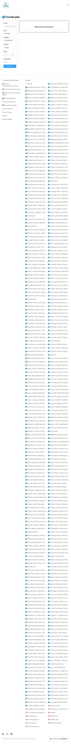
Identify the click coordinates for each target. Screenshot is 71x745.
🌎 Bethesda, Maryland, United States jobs (58, 150)
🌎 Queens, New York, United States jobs (35, 560)
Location (6, 44)
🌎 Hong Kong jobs (54, 341)
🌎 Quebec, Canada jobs (56, 556)
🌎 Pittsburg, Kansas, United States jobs (58, 535)
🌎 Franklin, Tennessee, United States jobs (58, 289)
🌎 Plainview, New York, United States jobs (58, 539)
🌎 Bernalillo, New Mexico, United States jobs (35, 150)
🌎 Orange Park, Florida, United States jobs (58, 500)
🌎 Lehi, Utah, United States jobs (58, 393)
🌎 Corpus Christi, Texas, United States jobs (35, 209)
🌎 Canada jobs (53, 181)
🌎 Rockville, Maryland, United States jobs (35, 577)
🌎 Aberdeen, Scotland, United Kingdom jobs (35, 87)
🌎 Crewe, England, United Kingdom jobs (58, 212)
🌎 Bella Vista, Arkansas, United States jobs (35, 143)
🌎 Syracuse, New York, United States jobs (58, 636)
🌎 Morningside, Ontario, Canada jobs (58, 452)
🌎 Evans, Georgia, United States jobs (35, 264)
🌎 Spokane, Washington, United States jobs (58, 626)
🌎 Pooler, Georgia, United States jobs (58, 546)
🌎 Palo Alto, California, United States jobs (58, 518)
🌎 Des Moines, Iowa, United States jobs (58, 230)
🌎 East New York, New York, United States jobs (35, 247)
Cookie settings (7, 119)
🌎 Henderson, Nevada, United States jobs (58, 334)
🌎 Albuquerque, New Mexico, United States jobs (58, 94)
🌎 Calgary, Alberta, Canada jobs (58, 177)
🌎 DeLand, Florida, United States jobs (35, 223)
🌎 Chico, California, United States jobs (35, 191)
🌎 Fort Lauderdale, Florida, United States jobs (58, 282)
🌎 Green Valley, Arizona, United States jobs (58, 320)
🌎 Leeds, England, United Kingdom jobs (35, 393)
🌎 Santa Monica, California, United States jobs (58, 601)
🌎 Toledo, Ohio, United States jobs (58, 653)
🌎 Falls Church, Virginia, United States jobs (58, 275)
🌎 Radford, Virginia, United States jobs (58, 560)
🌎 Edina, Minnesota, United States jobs (35, 250)
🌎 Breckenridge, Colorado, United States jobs (58, 163)
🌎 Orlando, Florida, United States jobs (58, 504)
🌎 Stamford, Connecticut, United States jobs (58, 629)
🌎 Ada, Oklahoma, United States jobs (58, 87)
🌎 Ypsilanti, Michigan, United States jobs (35, 705)
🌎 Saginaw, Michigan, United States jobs (58, 584)
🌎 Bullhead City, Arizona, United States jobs (35, 177)
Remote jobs (7, 59)
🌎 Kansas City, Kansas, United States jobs (58, 372)
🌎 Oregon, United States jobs (35, 504)
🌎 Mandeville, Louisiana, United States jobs (58, 417)
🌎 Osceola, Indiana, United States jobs (58, 507)
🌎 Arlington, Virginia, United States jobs (35, 111)
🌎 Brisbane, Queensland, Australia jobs (58, 167)
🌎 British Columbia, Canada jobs (35, 170)
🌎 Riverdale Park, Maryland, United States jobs (58, 570)
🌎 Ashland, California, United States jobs (35, 115)
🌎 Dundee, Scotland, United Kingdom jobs (58, 240)
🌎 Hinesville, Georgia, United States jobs (58, 337)
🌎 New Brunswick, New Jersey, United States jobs (58, 469)
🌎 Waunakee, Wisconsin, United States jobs (35, 681)
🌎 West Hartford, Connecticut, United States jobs (35, 688)
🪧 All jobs (28, 84)
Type (5, 30)
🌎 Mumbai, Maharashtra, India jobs (35, 459)
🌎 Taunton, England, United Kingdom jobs (35, 643)
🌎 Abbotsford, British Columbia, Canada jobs (58, 84)
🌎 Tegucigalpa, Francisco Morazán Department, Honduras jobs (35, 646)
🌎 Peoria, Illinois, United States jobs (58, 525)
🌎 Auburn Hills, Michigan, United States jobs (58, 118)
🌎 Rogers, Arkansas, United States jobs (58, 577)
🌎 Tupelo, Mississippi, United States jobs (35, 664)
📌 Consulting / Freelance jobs (57, 709)
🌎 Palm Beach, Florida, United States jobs (58, 514)
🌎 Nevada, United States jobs (35, 469)
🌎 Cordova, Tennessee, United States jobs (58, 205)
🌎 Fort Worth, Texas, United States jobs (58, 285)
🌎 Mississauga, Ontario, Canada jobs (35, 445)
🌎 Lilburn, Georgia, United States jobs (35, 400)
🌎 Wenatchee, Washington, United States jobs (35, 685)
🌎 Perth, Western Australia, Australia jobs (35, 528)
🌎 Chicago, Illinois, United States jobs (58, 188)
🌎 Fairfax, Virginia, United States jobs (58, 271)
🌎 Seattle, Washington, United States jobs (35, 612)
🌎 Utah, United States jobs (56, 667)
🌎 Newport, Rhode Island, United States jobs (58, 476)
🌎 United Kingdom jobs (55, 664)
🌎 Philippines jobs (31, 532)
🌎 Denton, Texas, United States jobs (58, 226)
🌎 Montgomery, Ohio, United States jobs (35, 452)
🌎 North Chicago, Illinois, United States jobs (35, 487)
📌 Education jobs (31, 716)
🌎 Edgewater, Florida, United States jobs (58, 247)
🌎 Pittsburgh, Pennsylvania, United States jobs (35, 539)
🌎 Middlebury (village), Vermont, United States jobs (58, 434)
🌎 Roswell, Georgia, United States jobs (58, 580)
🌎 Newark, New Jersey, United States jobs (35, 476)
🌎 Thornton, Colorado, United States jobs (58, 650)
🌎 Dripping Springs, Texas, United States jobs (35, 236)
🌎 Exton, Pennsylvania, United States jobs (58, 268)
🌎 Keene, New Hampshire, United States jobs (35, 375)
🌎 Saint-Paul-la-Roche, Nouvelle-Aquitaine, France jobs (35, 587)
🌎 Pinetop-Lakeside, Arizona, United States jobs (35, 535)
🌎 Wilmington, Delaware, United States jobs (58, 698)
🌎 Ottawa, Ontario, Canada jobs (35, 511)
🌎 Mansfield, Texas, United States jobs (35, 421)
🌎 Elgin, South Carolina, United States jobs (35, 257)
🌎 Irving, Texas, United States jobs (58, 358)
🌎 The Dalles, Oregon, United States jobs (35, 650)
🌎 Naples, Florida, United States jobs (58, 462)
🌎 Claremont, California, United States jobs (35, 195)
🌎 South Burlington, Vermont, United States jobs (35, 622)
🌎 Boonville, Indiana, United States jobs (35, 157)
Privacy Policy (6, 112)
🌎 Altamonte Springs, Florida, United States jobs (58, 101)
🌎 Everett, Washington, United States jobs (35, 268)
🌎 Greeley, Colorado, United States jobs (58, 316)
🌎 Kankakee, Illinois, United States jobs (35, 372)
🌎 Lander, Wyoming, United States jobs (35, 386)
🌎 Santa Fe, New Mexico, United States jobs (35, 601)
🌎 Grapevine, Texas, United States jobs (35, 316)
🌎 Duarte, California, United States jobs (58, 236)
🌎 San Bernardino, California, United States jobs (35, 591)
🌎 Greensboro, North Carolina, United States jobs (35, 323)
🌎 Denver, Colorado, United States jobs (35, 230)
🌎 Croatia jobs (30, 216)
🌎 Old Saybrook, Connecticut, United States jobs (58, 497)
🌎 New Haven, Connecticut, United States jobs (35, 473)
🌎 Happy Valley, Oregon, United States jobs (35, 330)
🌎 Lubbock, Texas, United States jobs (58, 414)
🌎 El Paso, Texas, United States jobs (58, 254)
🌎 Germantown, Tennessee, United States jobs (58, 296)
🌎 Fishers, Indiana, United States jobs (58, 278)
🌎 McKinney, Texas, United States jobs (35, 428)
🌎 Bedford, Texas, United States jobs (35, 139)
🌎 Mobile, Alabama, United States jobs (35, 448)
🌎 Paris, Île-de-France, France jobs (35, 521)
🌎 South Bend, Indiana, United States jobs (58, 619)
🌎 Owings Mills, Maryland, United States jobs (58, 511)
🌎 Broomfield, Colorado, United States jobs (35, 174)
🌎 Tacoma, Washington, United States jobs (35, 639)
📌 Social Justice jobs (32, 726)
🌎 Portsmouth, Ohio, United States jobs (35, 553)
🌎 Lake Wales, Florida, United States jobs (58, 382)
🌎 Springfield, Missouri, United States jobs (35, 629)
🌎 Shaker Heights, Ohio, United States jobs (58, 612)
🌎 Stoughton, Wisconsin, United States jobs (35, 632)
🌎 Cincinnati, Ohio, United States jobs (58, 191)
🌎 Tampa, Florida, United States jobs (58, 639)
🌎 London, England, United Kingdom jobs (58, 407)
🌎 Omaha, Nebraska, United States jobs (35, 500)
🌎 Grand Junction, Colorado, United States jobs (35, 313)
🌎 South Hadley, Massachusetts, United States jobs (35, 626)
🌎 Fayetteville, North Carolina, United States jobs (35, 278)
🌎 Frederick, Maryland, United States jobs (35, 292)
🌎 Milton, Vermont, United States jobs (35, 438)
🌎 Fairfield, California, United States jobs (35, 275)
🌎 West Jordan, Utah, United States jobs (58, 688)
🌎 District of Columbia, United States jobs (35, 233)
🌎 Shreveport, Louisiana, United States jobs (35, 615)
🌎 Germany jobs (30, 299)
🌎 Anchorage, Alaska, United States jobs (35, 108)
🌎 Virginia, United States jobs (35, 674)
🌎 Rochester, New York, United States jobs (58, 573)
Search (6, 23)
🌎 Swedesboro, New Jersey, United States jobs (58, 632)
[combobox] (10, 47)
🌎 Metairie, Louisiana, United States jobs (35, 431)
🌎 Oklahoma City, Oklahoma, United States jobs (58, 494)
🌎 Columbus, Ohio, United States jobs (58, 198)
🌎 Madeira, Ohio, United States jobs (35, 417)
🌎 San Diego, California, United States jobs (58, 591)
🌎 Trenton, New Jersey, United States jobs (58, 657)
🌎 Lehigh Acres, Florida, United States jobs (35, 396)
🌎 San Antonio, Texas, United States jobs (58, 587)
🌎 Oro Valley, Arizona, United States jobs (35, 507)
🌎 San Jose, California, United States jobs (58, 594)
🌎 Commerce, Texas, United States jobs (35, 202)
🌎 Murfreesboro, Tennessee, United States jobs (58, 459)
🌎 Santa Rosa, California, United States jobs (35, 605)
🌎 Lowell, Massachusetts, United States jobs (35, 414)
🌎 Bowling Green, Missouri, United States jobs (35, 160)
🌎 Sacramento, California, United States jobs (35, 584)
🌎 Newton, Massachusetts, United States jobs (35, 480)
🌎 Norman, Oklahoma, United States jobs (35, 483)
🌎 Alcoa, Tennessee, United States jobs (35, 97)
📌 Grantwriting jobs (31, 719)
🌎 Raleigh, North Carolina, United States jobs (35, 563)
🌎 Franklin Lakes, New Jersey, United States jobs (35, 289)
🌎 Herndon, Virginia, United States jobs (35, 337)
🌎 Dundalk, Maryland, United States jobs (35, 240)
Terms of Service (7, 109)
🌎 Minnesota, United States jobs (58, 441)
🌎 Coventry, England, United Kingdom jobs (58, 209)
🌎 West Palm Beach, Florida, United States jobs (35, 692)
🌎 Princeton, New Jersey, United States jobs (58, 553)
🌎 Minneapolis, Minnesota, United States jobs (35, 441)
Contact (4, 116)
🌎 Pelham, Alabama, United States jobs (35, 525)
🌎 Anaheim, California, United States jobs (58, 104)
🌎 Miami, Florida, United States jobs (35, 434)
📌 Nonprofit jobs (31, 723)
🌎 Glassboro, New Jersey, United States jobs (58, 302)
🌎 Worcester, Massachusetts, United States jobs (58, 702)
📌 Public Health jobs (54, 723)
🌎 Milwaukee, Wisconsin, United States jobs (58, 438)
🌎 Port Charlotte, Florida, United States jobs (35, 549)
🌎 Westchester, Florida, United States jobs (58, 692)
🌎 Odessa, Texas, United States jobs (35, 494)
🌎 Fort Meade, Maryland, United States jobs (35, 285)
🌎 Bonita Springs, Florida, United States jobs (58, 153)
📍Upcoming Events (8, 102)
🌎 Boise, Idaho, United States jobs (35, 153)
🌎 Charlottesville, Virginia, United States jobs (58, 184)
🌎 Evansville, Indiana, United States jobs (58, 264)
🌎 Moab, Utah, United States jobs (58, 445)
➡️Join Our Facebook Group (11, 89)
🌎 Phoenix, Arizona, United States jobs (58, 532)
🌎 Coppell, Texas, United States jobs (35, 205)
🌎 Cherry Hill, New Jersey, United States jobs (35, 188)
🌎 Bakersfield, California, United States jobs (35, 129)
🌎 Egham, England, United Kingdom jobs (35, 254)
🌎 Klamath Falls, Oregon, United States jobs (35, 379)
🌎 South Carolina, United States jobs (58, 622)
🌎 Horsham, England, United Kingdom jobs (58, 344)
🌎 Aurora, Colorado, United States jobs (58, 122)
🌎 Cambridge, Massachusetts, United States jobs (35, 181)
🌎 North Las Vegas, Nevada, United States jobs (58, 487)
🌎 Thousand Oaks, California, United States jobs (35, 653)
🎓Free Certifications (9, 98)
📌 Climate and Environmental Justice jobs (35, 709)
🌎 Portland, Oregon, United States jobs (58, 549)
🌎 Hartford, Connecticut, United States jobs (58, 330)
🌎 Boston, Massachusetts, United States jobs (58, 157)
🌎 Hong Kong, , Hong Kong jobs (35, 344)
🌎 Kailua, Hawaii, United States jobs (35, 368)
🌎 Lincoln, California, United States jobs (58, 400)
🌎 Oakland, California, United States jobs (58, 490)
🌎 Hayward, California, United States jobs (35, 334)
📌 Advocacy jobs (54, 705)
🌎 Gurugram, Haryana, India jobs (58, 327)
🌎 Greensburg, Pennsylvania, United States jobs (58, 323)
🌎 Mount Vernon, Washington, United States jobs (58, 455)
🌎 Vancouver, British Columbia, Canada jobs (35, 671)
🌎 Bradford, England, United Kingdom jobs (58, 160)
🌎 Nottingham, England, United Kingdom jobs (35, 490)
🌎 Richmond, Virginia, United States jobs (35, 570)
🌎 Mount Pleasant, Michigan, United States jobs (35, 455)
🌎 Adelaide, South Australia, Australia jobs (35, 91)
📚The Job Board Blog (9, 105)
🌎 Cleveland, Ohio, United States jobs (58, 195)
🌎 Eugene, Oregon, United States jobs (58, 261)
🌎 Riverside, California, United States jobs (35, 573)
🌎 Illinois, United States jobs (34, 355)
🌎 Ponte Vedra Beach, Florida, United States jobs (58, 542)
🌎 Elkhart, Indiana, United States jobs (58, 257)
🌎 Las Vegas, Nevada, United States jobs (58, 386)
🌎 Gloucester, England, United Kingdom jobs (58, 306)
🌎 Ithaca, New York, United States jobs (35, 362)
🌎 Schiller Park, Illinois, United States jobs (58, 608)
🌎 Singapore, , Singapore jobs (58, 615)
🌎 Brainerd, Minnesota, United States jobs (35, 163)
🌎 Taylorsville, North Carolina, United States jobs (58, 643)
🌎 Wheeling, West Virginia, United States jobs (35, 698)
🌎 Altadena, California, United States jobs (35, 101)
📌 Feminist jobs (53, 716)
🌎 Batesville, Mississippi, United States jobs (58, 132)
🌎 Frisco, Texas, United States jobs (58, 292)
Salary (5, 51)
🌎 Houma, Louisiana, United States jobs (35, 348)
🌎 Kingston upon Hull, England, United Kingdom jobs (58, 375)
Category (6, 37)
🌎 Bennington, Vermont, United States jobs (35, 146)
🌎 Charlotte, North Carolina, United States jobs (35, 184)
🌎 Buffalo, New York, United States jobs (58, 174)
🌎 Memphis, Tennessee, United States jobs (58, 428)
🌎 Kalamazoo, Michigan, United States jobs (58, 368)
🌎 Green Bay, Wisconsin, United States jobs (35, 320)
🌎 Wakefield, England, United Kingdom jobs (35, 678)
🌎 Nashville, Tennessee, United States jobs (35, 466)
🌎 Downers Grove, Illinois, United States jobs (58, 233)
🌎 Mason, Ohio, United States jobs (58, 424)
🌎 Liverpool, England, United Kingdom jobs (58, 403)
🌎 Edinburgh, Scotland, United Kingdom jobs (58, 250)
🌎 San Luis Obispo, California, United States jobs (35, 598)
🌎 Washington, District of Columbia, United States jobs (58, 678)
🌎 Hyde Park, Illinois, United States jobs (58, 351)
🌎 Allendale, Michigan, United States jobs (58, 97)
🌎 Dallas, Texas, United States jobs (58, 219)
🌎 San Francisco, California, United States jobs (35, 594)
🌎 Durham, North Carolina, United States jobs (35, 243)
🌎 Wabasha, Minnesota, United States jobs (58, 674)
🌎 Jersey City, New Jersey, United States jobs (35, 365)
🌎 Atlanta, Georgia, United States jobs (35, 118)
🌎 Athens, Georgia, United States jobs (58, 115)
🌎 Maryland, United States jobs (35, 424)
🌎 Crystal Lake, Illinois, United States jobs (58, 216)
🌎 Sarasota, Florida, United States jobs (58, 605)
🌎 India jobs (52, 355)
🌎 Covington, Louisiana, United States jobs (35, 212)
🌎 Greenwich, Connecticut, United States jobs (35, 327)
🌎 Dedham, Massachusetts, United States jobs (58, 223)
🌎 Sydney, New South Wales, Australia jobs (35, 636)
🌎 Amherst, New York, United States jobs (35, 104)
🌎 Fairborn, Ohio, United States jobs (35, 271)
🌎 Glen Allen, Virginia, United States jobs (35, 306)
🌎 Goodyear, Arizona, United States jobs (35, 309)
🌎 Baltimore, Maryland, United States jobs (35, 132)
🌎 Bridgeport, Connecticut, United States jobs (35, 167)
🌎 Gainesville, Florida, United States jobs (35, 296)
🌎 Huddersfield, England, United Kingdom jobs (35, 351)
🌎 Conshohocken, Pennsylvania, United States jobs (58, 202)
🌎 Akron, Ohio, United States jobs (58, 91)
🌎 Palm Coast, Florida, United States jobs (35, 518)
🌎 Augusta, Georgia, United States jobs (35, 122)
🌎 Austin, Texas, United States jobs (35, 125)
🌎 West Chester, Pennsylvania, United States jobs (58, 685)
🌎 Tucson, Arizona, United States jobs (35, 660)
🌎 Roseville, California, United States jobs (35, 580)
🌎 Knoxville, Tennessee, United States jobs (58, 379)
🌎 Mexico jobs (53, 431)
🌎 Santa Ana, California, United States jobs (58, 598)
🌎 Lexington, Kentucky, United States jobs (58, 396)
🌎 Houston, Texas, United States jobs (58, 348)
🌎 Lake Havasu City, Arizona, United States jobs (35, 382)
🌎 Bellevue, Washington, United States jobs (58, 143)
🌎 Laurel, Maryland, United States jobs (35, 389)
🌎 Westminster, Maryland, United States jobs (35, 695)
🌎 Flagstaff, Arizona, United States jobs (35, 282)
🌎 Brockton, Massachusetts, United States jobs (58, 170)
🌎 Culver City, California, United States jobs (35, 219)
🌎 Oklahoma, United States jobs (35, 497)
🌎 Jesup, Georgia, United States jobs (58, 365)
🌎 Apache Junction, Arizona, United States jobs (58, 108)
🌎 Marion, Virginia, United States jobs (58, 421)
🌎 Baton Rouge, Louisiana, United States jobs (35, 136)
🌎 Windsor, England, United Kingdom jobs (35, 702)
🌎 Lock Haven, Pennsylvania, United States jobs (35, 407)
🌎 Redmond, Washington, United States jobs (58, 563)
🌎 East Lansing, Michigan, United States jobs (58, 243)
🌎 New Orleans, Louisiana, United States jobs (58, 473)
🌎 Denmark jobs (30, 226)
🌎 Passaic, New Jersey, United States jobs (58, 521)
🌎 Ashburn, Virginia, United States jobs (58, 111)
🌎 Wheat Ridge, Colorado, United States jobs (58, 695)
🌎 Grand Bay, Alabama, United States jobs (58, 309)
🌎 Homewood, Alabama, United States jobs (35, 341)
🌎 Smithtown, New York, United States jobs (35, 619)
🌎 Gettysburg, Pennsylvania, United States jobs (58, 299)
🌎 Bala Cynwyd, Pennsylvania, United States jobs (58, 129)
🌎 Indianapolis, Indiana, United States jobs (35, 358)
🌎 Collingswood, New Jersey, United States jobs (35, 198)
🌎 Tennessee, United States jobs (58, 646)
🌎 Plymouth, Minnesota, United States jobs (35, 542)
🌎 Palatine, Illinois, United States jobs (35, 514)
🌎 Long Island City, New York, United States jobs (35, 410)
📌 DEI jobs (51, 712)
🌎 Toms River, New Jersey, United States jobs (35, 657)
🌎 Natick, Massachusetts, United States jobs (58, 466)
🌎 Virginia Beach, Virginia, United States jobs (58, 671)
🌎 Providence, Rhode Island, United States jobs (35, 556)
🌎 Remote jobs (30, 566)
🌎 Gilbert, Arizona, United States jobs (35, 302)
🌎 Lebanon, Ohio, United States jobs (58, 389)
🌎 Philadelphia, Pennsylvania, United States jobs (58, 528)
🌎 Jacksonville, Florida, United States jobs (58, 362)
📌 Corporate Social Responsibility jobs (35, 712)
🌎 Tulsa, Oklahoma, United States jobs (58, 660)
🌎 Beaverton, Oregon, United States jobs (58, 136)
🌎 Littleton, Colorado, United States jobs (35, 403)
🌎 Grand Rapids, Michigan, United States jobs (58, 313)
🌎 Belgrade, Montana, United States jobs (58, 139)
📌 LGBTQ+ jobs (53, 719)
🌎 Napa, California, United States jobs (35, 462)
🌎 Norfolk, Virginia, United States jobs (58, 480)
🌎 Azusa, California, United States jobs (58, 125)
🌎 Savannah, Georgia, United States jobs (35, 608)
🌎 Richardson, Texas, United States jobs (58, 566)
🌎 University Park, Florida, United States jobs (35, 667)
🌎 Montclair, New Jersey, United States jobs (58, 448)
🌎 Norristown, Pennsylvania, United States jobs (58, 483)
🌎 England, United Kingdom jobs (35, 261)
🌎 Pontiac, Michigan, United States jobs (35, 546)
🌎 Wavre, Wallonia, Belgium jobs (58, 681)
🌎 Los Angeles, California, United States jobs (58, 410)
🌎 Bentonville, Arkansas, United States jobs (58, 146)
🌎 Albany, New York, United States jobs (35, 94)
